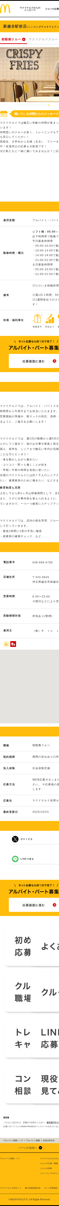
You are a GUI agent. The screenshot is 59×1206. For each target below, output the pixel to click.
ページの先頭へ (28, 1147)
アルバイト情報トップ (10, 1158)
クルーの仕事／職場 (49, 1163)
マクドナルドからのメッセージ (30, 9)
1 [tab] (48, 105)
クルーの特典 (46, 1168)
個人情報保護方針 (33, 1188)
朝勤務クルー (11, 39)
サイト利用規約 (51, 1188)
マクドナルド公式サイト (11, 1188)
